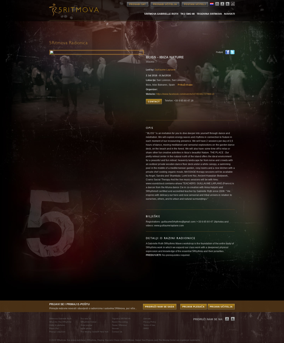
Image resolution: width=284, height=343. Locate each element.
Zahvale (147, 319)
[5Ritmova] (70, 9)
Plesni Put (54, 328)
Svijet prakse (86, 325)
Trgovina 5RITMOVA (209, 14)
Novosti (229, 14)
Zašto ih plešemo (57, 325)
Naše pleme (86, 328)
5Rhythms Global (88, 322)
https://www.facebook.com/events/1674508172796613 (185, 94)
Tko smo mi (187, 14)
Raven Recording (120, 322)
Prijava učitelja (221, 307)
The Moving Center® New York (94, 332)
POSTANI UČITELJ (195, 4)
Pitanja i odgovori (57, 332)
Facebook (227, 52)
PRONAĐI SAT (137, 4)
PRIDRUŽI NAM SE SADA (159, 307)
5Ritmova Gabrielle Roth (161, 14)
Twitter (232, 52)
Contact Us (117, 332)
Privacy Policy (149, 322)
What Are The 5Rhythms (60, 322)
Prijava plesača (193, 307)
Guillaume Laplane (165, 69)
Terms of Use (149, 325)
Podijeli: (219, 52)
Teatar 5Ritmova (119, 325)
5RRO (146, 328)
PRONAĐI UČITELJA (165, 4)
